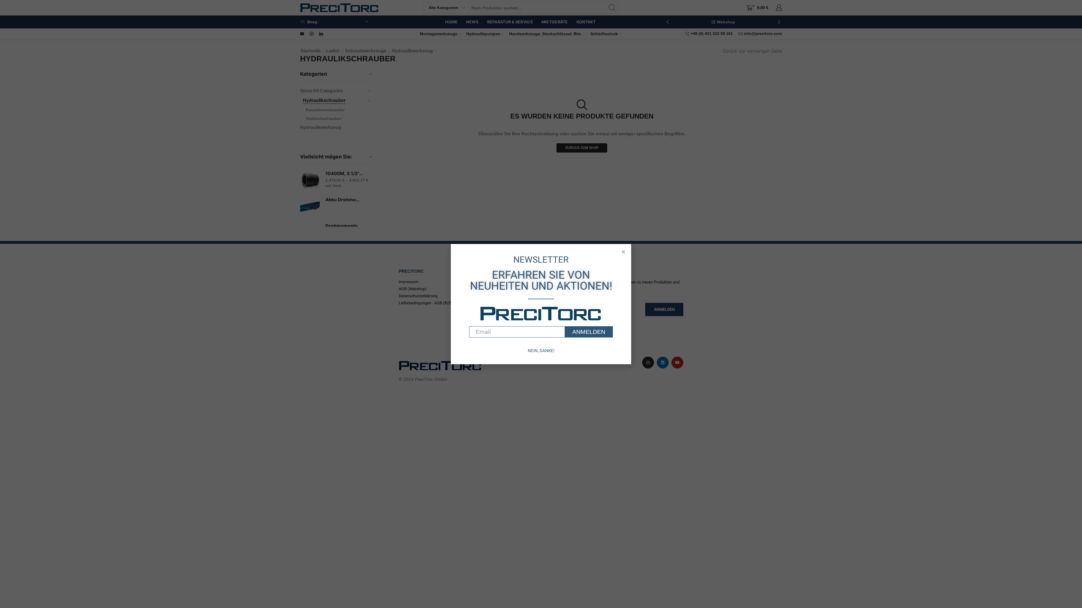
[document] (541, 304)
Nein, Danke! (541, 350)
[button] (623, 252)
